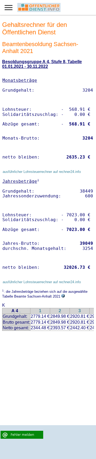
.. (20, 311)
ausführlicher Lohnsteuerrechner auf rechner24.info (42, 172)
